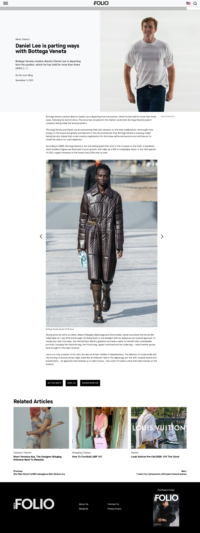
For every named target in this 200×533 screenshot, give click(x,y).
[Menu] (5, 3)
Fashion (26, 39)
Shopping (76, 452)
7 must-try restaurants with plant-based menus (161, 474)
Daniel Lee (71, 383)
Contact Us (113, 504)
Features (17, 452)
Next (162, 236)
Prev (41, 236)
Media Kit (83, 509)
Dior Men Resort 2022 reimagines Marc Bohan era (39, 474)
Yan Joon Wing (26, 75)
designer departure (90, 383)
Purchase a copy (166, 490)
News (18, 39)
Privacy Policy (114, 509)
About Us (83, 504)
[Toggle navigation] (195, 3)
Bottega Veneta (54, 383)
